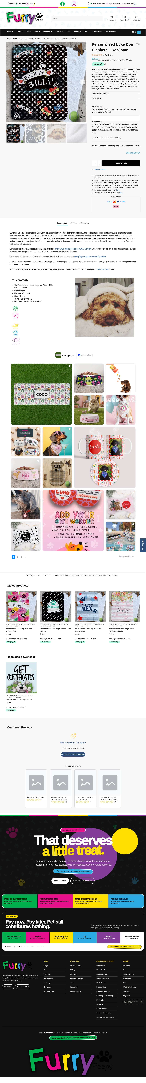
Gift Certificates (75, 991)
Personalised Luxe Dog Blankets (94, 575)
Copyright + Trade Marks (105, 1017)
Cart (124, 983)
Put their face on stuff (82, 880)
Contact (12, 3)
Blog (31, 3)
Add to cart (121, 163)
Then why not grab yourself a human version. (73, 249)
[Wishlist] (33, 594)
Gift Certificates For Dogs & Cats (19, 695)
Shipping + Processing (104, 996)
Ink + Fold (126, 991)
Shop (15, 38)
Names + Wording (102, 978)
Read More (96, 98)
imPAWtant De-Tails (100, 93)
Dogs (21, 38)
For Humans (48, 978)
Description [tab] (62, 223)
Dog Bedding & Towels (33, 38)
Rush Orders (100, 983)
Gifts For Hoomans (13, 697)
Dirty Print (126, 996)
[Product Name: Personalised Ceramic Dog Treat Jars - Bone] (85, 788)
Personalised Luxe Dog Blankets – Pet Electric (55, 630)
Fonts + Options (102, 974)
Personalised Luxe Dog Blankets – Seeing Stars (88, 630)
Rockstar (115, 575)
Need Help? (124, 20)
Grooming (73, 987)
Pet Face (47, 974)
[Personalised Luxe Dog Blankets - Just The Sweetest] (137, 44)
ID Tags (72, 970)
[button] (136, 32)
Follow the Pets (128, 974)
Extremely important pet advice (131, 1002)
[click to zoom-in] (46, 82)
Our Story (22, 3)
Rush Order (97, 122)
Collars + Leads (75, 966)
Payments (100, 1000)
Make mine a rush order (108, 138)
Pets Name (97, 106)
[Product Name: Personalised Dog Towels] (36, 788)
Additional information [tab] (80, 223)
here (117, 190)
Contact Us (100, 1004)
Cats (45, 970)
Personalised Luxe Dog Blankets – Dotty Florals (19, 630)
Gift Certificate (102, 269)
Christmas (47, 987)
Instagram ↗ (8, 986)
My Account (111, 20)
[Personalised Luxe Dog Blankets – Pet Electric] (55, 606)
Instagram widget (125, 556)
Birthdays (47, 983)
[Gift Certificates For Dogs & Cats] (21, 677)
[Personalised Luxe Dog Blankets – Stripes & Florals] (124, 606)
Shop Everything (50, 991)
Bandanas (73, 974)
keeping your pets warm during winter (90, 257)
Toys (72, 983)
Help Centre (100, 966)
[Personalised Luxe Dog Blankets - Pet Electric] (139, 44)
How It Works (101, 970)
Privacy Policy (101, 1009)
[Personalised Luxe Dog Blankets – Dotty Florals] (21, 606)
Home (8, 38)
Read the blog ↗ (23, 986)
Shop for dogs (60, 880)
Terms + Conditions (103, 1013)
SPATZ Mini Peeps (129, 987)
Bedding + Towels (76, 978)
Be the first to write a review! (73, 754)
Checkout (136, 20)
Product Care (101, 987)
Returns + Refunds (103, 991)
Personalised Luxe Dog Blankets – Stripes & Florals (123, 630)
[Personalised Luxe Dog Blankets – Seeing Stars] (90, 606)
